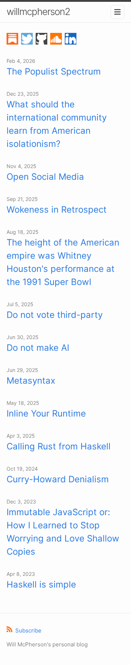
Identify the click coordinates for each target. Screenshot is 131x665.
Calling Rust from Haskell (59, 446)
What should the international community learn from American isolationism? (57, 124)
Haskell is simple (41, 584)
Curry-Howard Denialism (58, 479)
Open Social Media (45, 176)
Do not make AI (38, 347)
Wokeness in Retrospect (57, 209)
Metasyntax (31, 380)
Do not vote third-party (55, 314)
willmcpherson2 (38, 11)
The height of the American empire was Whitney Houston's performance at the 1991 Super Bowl (63, 262)
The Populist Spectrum (54, 71)
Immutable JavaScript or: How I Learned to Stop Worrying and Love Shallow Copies (63, 532)
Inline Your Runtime (46, 413)
